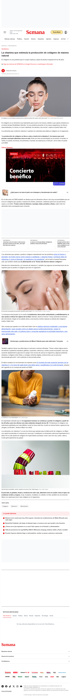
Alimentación (24, 506)
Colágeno (5, 506)
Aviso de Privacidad (8, 691)
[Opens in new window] (6, 686)
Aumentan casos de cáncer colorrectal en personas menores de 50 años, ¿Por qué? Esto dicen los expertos (14, 243)
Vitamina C (14, 506)
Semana (3, 45)
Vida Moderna (12, 45)
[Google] (2, 686)
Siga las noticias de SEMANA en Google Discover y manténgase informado (28, 64)
